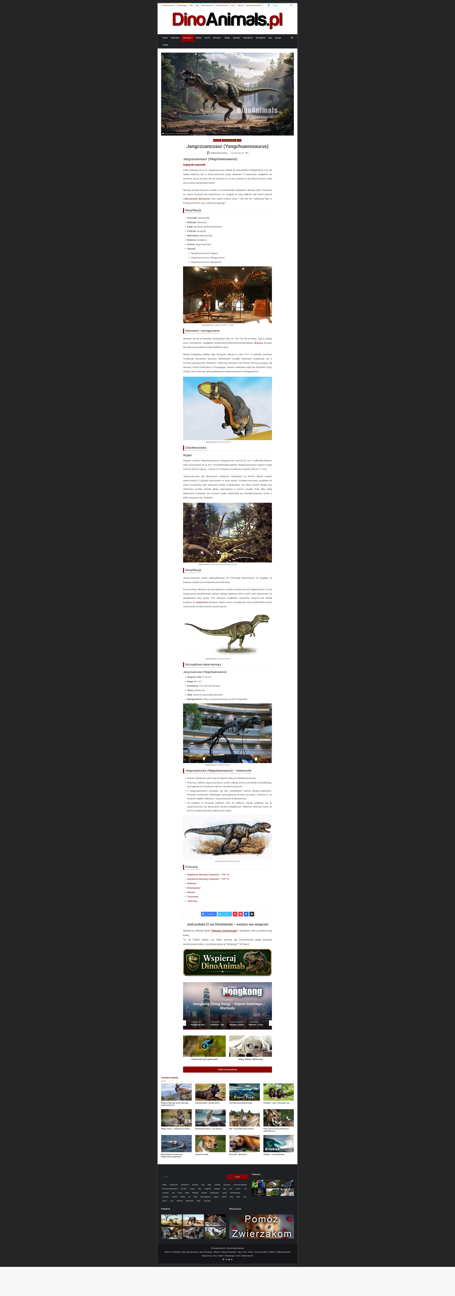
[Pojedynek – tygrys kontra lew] (171, 1233)
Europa (278, 38)
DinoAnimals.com (168, 5)
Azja (270, 38)
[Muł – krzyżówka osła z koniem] (244, 1117)
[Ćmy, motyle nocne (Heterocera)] (287, 1183)
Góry (224, 1189)
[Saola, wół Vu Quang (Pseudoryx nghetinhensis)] (278, 1117)
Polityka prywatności (283, 1252)
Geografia (207, 1189)
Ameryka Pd (260, 38)
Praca (215, 1256)
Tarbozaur (192, 901)
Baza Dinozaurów (207, 5)
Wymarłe (179, 1201)
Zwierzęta (175, 38)
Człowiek (217, 1185)
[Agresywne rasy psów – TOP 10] (258, 1192)
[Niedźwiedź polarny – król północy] (210, 1117)
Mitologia (195, 1193)
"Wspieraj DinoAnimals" (224, 930)
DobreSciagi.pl (182, 5)
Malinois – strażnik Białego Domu (227, 1006)
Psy (189, 1197)
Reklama (272, 1252)
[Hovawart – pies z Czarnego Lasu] (278, 1092)
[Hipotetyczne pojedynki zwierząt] (171, 1220)
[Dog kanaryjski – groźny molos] (210, 1092)
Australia (236, 38)
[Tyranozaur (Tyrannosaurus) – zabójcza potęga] (193, 1233)
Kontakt (220, 1256)
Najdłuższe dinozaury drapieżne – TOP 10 (208, 874)
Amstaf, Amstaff (201, 1154)
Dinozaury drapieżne (229, 140)
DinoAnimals (217, 1248)
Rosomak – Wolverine (237, 1154)
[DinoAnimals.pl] (227, 20)
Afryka (227, 38)
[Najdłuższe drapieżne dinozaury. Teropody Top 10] (215, 1233)
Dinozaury (187, 38)
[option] (227, 1006)
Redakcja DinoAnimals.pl (219, 153)
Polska (165, 45)
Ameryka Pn (248, 38)
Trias (171, 1201)
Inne (230, 1189)
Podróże (174, 1197)
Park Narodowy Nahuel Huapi (240, 1103)
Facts (238, 1256)
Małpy (187, 1193)
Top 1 (245, 1197)
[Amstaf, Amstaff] (210, 1143)
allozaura (258, 343)
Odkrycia (240, 5)
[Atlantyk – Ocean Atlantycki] (278, 1143)
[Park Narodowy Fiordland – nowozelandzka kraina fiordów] (273, 1192)
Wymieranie (190, 1201)
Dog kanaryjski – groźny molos (207, 1103)
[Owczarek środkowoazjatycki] (287, 1192)
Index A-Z (168, 1252)
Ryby (231, 1197)
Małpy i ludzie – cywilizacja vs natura (175, 1129)
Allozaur (191, 892)
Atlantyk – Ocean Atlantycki (274, 1154)
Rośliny (198, 38)
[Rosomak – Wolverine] (244, 1143)
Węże (198, 1201)
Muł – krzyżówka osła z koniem (241, 1129)
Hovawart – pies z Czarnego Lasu (276, 1103)
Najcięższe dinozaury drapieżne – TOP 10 (208, 879)
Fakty (191, 5)
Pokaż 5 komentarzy (227, 1069)
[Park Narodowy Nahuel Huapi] (244, 1092)
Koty (173, 1193)
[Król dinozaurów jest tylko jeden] (193, 1220)
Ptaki (195, 1197)
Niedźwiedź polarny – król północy (208, 1129)
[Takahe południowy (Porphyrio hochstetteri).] (258, 1183)
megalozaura (202, 602)
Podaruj (250, 1252)
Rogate (216, 1197)
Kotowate (165, 1193)
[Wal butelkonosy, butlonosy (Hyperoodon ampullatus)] (176, 1143)
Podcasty (165, 1197)
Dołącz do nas (207, 1256)
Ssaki (238, 1197)
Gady (199, 1189)
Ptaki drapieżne (205, 1197)
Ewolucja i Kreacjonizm (254, 5)
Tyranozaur (192, 896)
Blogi (197, 5)
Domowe (216, 38)
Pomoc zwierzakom (261, 1252)
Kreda (180, 1193)
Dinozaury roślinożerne (169, 1189)
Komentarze (176, 1252)
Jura (239, 140)
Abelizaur (191, 883)
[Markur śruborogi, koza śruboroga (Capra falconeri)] (176, 1092)
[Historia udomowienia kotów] (273, 1183)
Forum (233, 5)
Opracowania (214, 1193)
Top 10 (207, 38)
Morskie (204, 1193)
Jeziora (238, 1189)
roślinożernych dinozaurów (196, 198)
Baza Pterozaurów (222, 5)
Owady (224, 1193)
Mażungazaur (194, 887)
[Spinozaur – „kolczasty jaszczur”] (215, 1220)
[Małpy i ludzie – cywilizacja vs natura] (176, 1117)
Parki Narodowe (235, 1193)
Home (165, 38)
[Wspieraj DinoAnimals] (227, 962)
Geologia (217, 1189)
